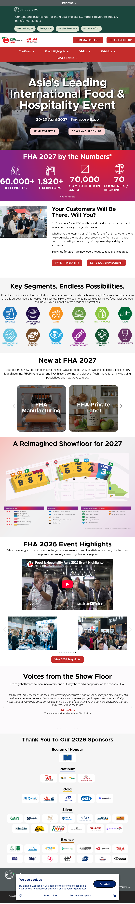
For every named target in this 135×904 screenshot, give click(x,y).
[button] (27, 51)
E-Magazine (46, 28)
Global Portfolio (91, 28)
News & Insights (25, 28)
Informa (67, 3)
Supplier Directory (67, 28)
